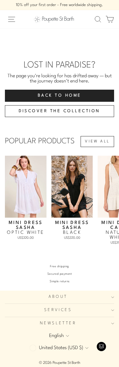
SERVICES (58, 310)
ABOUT (58, 297)
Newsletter (58, 323)
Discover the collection (59, 111)
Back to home (59, 95)
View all (97, 141)
